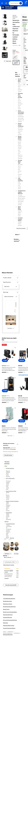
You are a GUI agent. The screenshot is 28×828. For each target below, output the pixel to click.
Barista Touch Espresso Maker (10, 612)
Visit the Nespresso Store (15, 17)
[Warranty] (16, 286)
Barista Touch (6, 609)
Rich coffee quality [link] (10, 478)
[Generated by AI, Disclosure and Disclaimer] (9, 539)
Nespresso (5, 622)
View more (9, 435)
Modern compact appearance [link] (13, 501)
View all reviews (8, 455)
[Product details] (18, 277)
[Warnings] (18, 292)
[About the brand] (16, 296)
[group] (19, 45)
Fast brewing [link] (9, 512)
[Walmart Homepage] (6, 3)
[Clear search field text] (18, 3)
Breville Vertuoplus (7, 601)
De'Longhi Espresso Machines (10, 620)
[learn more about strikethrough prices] (27, 22)
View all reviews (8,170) (10, 585)
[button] (16, 74)
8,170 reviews (13, 449)
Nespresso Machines (8, 614)
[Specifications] (18, 282)
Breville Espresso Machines (9, 606)
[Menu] (2, 3)
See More (9, 328)
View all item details (20, 228)
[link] (17, 548)
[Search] (20, 3)
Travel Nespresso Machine (9, 598)
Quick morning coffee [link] (11, 491)
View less (12, 538)
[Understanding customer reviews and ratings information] (17, 451)
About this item (7, 273)
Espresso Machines (7, 617)
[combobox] (16, 3)
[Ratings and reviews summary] (18, 443)
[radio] (15, 57)
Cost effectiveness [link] (10, 523)
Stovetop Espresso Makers (9, 628)
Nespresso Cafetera (7, 603)
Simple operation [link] (10, 468)
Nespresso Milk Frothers (8, 625)
